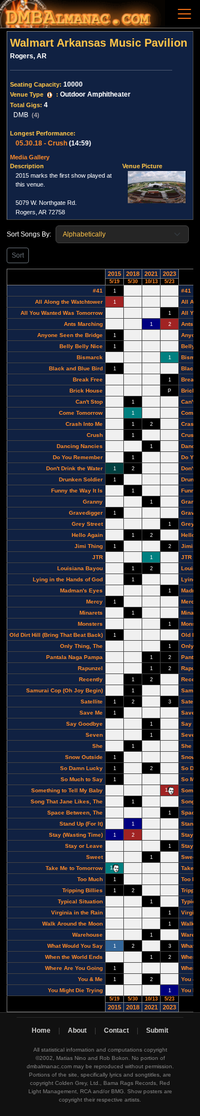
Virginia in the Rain (77, 912)
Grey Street (87, 524)
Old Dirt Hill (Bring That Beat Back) (56, 635)
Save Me (91, 713)
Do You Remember (78, 457)
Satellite (92, 701)
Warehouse (87, 935)
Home (41, 1030)
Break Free (88, 379)
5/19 (114, 281)
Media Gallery (29, 157)
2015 (114, 273)
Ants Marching (83, 324)
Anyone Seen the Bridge (70, 335)
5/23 (169, 281)
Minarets (91, 613)
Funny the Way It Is (77, 490)
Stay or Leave (84, 846)
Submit (157, 1030)
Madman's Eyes (81, 590)
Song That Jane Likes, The (67, 801)
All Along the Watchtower (69, 302)
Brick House (86, 391)
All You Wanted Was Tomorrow (62, 313)
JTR (97, 557)
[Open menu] (184, 14)
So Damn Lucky (81, 768)
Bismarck (90, 357)
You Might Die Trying (75, 990)
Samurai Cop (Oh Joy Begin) (64, 690)
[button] (49, 95)
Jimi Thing (88, 546)
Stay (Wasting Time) (76, 835)
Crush (95, 435)
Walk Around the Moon (72, 924)
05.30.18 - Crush (41, 143)
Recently (91, 679)
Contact (116, 1030)
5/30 (133, 281)
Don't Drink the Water (74, 468)
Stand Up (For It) (81, 824)
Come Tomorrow (81, 413)
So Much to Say (82, 779)
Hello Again (87, 535)
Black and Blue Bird (76, 368)
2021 (151, 273)
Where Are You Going (74, 968)
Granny (93, 502)
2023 (169, 273)
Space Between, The (75, 813)
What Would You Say (75, 946)
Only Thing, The (81, 646)
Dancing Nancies (80, 446)
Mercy (94, 602)
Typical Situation (80, 901)
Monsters (90, 624)
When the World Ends (74, 957)
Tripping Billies (82, 890)
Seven (94, 735)
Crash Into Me (84, 424)
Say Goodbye (84, 724)
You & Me (90, 979)
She (97, 746)
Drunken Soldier (81, 479)
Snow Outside (84, 757)
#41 (98, 291)
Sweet (94, 857)
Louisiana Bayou (80, 568)
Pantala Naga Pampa (74, 657)
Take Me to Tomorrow (74, 868)
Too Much (90, 879)
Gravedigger (86, 513)
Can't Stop (89, 402)
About (77, 1030)
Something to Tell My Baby (67, 790)
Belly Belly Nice (81, 346)
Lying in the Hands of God (68, 579)
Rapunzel (90, 668)
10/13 (151, 281)
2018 (132, 273)
